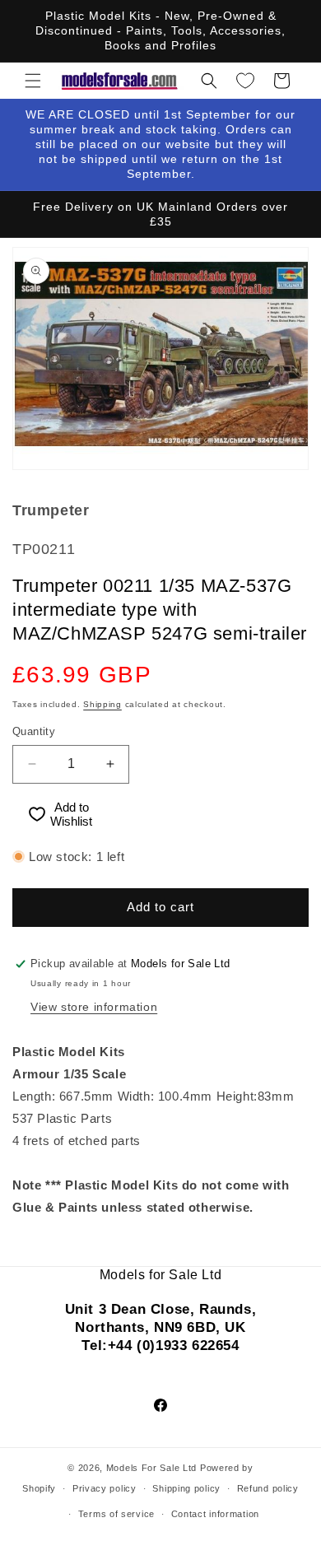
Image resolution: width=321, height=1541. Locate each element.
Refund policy (268, 1488)
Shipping (102, 704)
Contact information (215, 1514)
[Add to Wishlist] (29, 814)
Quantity (33, 731)
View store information (93, 1006)
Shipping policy (186, 1488)
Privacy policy (104, 1488)
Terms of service (116, 1514)
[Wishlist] (245, 81)
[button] (33, 81)
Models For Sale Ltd (151, 1468)
